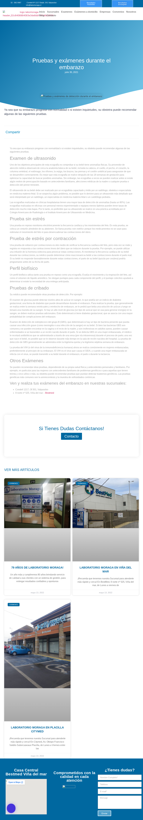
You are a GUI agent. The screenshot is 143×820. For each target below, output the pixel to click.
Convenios (118, 12)
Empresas (105, 12)
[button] (11, 808)
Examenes (66, 12)
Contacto (51, 15)
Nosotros (131, 12)
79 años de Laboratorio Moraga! (37, 567)
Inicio (42, 12)
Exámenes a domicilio (86, 12)
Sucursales (53, 12)
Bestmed (49, 393)
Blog (41, 15)
